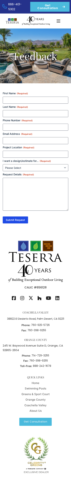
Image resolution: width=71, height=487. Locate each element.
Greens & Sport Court (35, 394)
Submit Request (15, 219)
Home (35, 383)
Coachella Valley (35, 405)
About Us (35, 410)
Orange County (35, 399)
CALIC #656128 (35, 287)
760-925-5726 (40, 325)
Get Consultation (47, 6)
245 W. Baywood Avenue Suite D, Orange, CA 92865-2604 (33, 348)
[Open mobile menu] (58, 21)
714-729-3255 (40, 355)
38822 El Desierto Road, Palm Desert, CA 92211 (35, 319)
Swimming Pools (35, 388)
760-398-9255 (36, 330)
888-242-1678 (42, 366)
